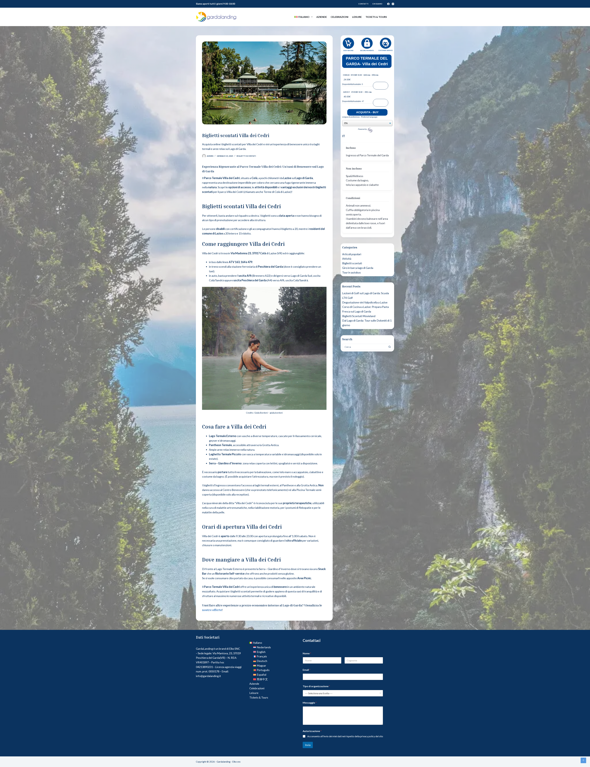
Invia (308, 745)
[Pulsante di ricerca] (389, 347)
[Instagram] (393, 4)
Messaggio (310, 702)
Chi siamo (377, 4)
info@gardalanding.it (208, 676)
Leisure (357, 16)
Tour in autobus (351, 272)
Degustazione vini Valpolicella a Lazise (364, 302)
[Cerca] (393, 17)
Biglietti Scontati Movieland (358, 316)
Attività (346, 258)
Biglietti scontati (246, 156)
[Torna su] (583, 760)
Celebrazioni (339, 16)
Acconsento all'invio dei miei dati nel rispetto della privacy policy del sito (345, 736)
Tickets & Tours (376, 16)
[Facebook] (388, 4)
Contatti (363, 4)
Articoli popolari (351, 254)
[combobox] (364, 347)
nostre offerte (212, 610)
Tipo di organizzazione (316, 686)
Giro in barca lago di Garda (357, 267)
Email (306, 669)
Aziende (321, 16)
